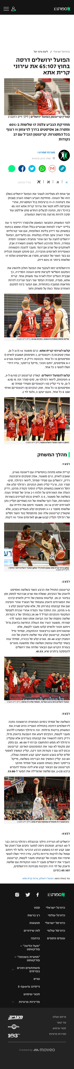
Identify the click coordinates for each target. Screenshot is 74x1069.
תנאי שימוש (31, 994)
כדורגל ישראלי (55, 907)
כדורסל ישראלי (61, 51)
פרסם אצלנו (59, 1017)
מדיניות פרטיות (29, 1001)
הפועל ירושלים (46, 878)
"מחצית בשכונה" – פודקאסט (27, 958)
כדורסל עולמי (56, 930)
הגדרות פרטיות (57, 1034)
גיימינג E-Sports (29, 986)
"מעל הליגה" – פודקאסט (30, 947)
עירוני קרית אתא (30, 878)
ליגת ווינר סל (41, 51)
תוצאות (34, 923)
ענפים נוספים (56, 938)
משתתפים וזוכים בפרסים (28, 969)
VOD (37, 907)
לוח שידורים (32, 930)
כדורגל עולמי (56, 915)
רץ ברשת (33, 915)
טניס (37, 978)
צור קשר (61, 1022)
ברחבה (35, 938)
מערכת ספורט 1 (46, 152)
